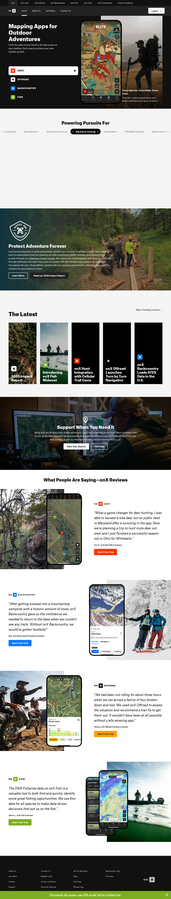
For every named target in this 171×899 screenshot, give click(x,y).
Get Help (99, 446)
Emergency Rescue (57, 131)
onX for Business (105, 3)
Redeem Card (46, 876)
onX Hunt (25, 3)
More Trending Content (148, 309)
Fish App (109, 876)
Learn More (98, 168)
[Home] (12, 11)
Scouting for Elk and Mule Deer (102, 187)
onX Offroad (40, 3)
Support (12, 887)
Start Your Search (76, 446)
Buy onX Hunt (121, 168)
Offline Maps (94, 191)
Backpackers (31, 131)
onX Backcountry (58, 3)
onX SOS (88, 3)
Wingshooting (8, 131)
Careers (12, 882)
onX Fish (74, 3)
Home (24, 10)
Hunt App (77, 882)
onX (13, 3)
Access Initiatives (125, 3)
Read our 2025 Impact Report (49, 275)
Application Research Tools (100, 183)
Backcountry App (113, 871)
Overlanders (110, 131)
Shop (75, 876)
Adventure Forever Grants (42, 258)
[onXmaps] (149, 880)
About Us (36, 10)
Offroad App (78, 887)
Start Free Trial (106, 552)
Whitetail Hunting (134, 131)
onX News (50, 10)
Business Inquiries (48, 887)
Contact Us (66, 10)
